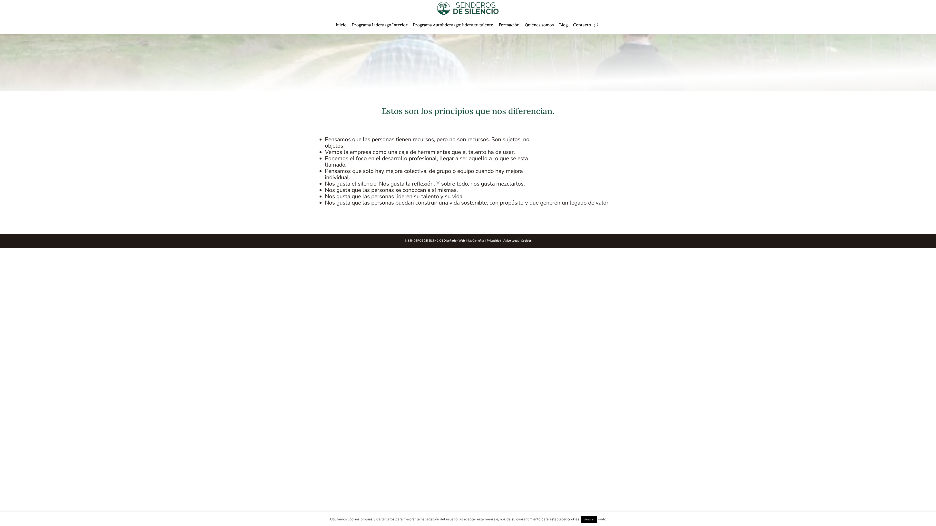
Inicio (341, 25)
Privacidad (494, 241)
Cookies (526, 241)
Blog (563, 25)
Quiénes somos (539, 25)
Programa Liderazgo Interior (380, 25)
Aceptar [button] (589, 519)
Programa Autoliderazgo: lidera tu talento (453, 25)
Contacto (582, 25)
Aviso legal (511, 241)
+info (602, 519)
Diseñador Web (454, 241)
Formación (509, 25)
